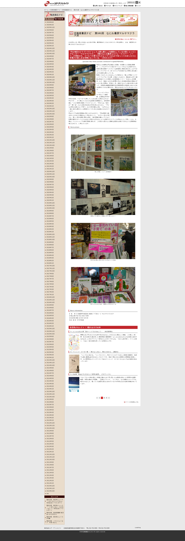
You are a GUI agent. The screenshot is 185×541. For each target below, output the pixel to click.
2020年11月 (51, 174)
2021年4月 (50, 161)
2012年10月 (51, 428)
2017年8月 (50, 276)
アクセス (108, 5)
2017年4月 (50, 287)
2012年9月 (50, 431)
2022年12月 (51, 108)
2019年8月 (50, 213)
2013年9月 (50, 399)
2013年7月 (50, 404)
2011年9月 (50, 462)
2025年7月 (50, 32)
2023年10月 (51, 82)
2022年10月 (51, 114)
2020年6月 (50, 187)
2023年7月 (50, 90)
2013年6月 (50, 407)
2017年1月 (50, 294)
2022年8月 (50, 119)
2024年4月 (50, 67)
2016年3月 (50, 321)
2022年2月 (50, 135)
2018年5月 (50, 252)
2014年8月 (50, 370)
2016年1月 (50, 326)
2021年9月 (50, 148)
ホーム (46, 10)
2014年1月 (50, 389)
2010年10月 (51, 491)
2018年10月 (51, 239)
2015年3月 (50, 352)
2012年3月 (50, 446)
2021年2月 (50, 166)
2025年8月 (50, 30)
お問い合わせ (99, 5)
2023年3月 (50, 101)
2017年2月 (50, 292)
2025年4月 (50, 40)
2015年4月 (50, 349)
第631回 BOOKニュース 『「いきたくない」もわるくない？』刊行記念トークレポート (55, 508)
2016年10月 (51, 302)
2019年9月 (50, 211)
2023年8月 (50, 87)
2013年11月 (51, 394)
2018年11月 (51, 237)
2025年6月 (50, 35)
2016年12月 (51, 297)
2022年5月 (50, 127)
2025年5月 (50, 38)
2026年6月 (50, 22)
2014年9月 (50, 368)
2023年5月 (50, 95)
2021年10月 (51, 145)
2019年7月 (50, 216)
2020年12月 (51, 171)
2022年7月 (50, 121)
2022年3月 (50, 132)
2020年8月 (50, 182)
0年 (48, 493)
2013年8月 (50, 402)
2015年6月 (50, 344)
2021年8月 (50, 150)
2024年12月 (51, 48)
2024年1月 (50, 74)
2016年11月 (51, 300)
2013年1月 (50, 420)
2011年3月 (50, 478)
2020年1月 (50, 200)
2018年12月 (51, 234)
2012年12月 (51, 423)
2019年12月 (51, 203)
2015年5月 (50, 347)
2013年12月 (51, 391)
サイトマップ (118, 5)
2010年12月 (51, 486)
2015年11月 (51, 331)
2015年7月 (50, 341)
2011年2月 (50, 480)
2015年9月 (50, 336)
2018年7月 (50, 247)
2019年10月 (51, 208)
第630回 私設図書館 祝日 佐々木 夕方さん (55, 513)
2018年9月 (50, 242)
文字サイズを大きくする (139, 2)
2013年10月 (51, 397)
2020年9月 (50, 179)
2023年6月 (50, 93)
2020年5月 (50, 190)
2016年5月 (50, 315)
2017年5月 (50, 284)
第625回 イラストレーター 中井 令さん (55, 521)
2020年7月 (50, 184)
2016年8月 (50, 307)
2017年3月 (50, 289)
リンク (139, 5)
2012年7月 (50, 436)
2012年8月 (50, 433)
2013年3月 (50, 415)
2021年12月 (51, 140)
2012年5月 (50, 441)
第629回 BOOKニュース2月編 (55, 517)
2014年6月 (50, 375)
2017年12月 (51, 265)
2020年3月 (50, 195)
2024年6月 (50, 61)
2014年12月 (51, 360)
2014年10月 (51, 365)
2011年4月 (50, 475)
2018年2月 (50, 260)
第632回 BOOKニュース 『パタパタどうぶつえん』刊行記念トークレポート (55, 501)
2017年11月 (51, 268)
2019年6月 (50, 218)
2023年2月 (50, 103)
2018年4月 (50, 255)
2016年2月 (50, 323)
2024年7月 (50, 59)
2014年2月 (50, 386)
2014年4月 (50, 381)
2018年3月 (50, 258)
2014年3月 (50, 383)
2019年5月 (50, 221)
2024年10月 (51, 53)
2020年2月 (50, 197)
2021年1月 (50, 169)
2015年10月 (51, 334)
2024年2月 (50, 72)
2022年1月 (50, 137)
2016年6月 (50, 313)
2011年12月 (51, 454)
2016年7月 (50, 310)
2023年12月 (51, 77)
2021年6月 (50, 155)
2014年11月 (51, 362)
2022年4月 (50, 129)
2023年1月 (50, 106)
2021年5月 (50, 158)
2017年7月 (50, 279)
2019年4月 (50, 224)
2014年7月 (50, 373)
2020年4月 (50, 192)
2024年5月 (50, 64)
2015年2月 (50, 355)
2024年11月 (51, 51)
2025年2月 (50, 43)
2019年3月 (50, 226)
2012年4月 (50, 444)
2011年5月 (50, 472)
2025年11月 (51, 27)
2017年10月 (51, 271)
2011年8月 (50, 465)
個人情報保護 (129, 5)
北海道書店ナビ (55, 10)
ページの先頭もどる (132, 402)
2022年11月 (51, 111)
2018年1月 (50, 263)
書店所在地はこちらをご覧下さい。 (126, 39)
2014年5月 (50, 378)
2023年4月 (50, 98)
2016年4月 (50, 318)
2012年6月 (50, 438)
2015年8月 (50, 339)
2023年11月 (51, 80)
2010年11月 (51, 488)
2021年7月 (50, 153)
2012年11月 (51, 425)
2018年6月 (50, 250)
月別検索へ (59, 18)
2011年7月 (50, 467)
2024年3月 (50, 69)
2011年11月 (51, 457)
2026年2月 (50, 25)
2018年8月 (50, 245)
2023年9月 (50, 85)
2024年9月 (50, 56)
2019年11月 (51, 205)
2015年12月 (51, 328)
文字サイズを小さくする (136, 2)
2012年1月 (50, 451)
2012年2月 (50, 449)
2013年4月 (50, 412)
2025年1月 (50, 45)
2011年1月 (50, 483)
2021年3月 (50, 163)
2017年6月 (50, 281)
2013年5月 (50, 410)
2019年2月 (50, 229)
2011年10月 (51, 459)
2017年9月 (50, 273)
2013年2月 (50, 417)
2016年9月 (50, 305)
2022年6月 (50, 124)
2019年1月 (50, 231)
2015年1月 (50, 357)
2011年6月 (50, 470)
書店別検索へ (49, 18)
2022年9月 (50, 116)
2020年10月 (51, 177)
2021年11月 (51, 142)
